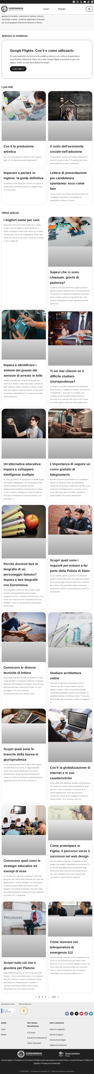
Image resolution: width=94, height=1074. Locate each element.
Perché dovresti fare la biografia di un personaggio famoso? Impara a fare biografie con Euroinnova (21, 574)
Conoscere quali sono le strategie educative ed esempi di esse (22, 866)
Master (62, 9)
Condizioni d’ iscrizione (23, 1060)
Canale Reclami (77, 1060)
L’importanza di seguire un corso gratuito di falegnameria (70, 469)
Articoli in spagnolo (57, 1029)
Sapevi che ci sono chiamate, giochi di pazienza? (64, 277)
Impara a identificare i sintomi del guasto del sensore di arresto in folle (23, 370)
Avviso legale (6, 1060)
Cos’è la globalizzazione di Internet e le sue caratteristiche (70, 773)
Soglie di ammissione (58, 1045)
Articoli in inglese (56, 1035)
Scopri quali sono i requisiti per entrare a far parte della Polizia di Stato (70, 565)
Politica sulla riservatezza (44, 1060)
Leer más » (18, 69)
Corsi (46, 9)
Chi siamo (31, 1033)
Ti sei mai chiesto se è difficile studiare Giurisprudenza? (67, 376)
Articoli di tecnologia (58, 1040)
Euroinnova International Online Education (37, 1040)
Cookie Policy (62, 1060)
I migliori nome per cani (21, 220)
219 (54, 997)
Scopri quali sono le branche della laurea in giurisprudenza (21, 754)
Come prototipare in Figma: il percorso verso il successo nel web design (70, 851)
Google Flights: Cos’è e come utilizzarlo (42, 50)
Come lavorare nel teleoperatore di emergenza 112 (64, 947)
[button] (89, 9)
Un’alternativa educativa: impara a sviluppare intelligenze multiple (22, 469)
